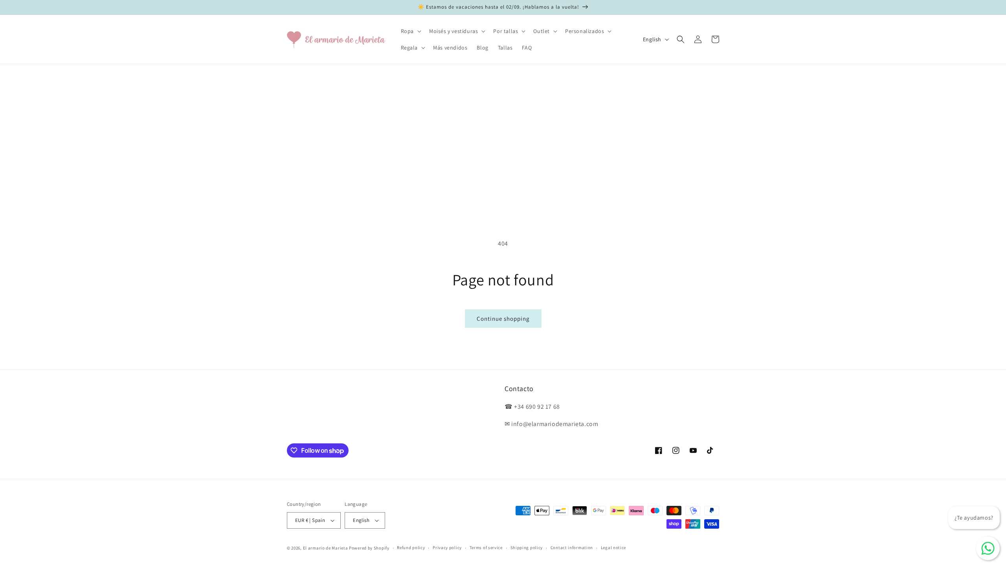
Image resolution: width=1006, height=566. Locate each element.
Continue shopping (503, 318)
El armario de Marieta (325, 548)
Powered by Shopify (369, 548)
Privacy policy (447, 547)
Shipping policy (526, 547)
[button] (410, 31)
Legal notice (613, 547)
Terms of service (486, 547)
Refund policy (411, 547)
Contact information (572, 547)
